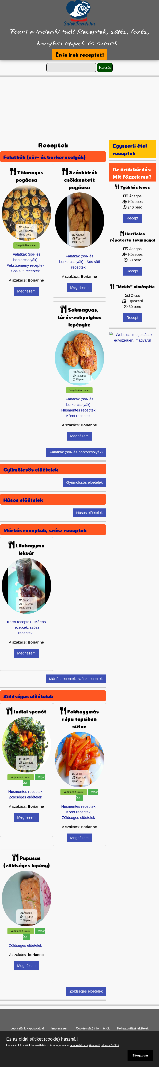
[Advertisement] (79, 105)
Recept (132, 218)
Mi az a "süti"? (110, 1045)
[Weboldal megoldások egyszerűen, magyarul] (132, 337)
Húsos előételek (23, 499)
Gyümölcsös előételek (30, 469)
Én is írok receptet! (79, 54)
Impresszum (60, 1028)
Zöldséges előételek (28, 695)
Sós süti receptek (25, 271)
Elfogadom (140, 1055)
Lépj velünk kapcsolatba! (27, 1028)
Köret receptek (78, 416)
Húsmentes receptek (78, 410)
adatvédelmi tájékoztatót (85, 1045)
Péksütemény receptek (25, 265)
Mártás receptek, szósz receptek (45, 529)
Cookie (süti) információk (93, 1028)
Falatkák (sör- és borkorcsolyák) (44, 156)
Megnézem (26, 291)
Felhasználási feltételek (133, 1028)
